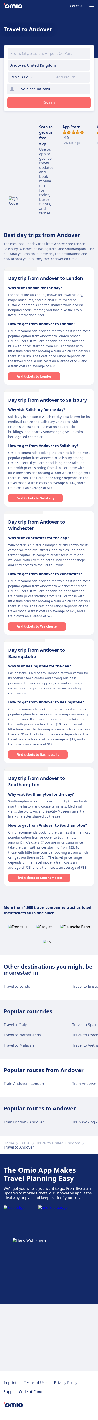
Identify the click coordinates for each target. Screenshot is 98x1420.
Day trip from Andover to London (45, 278)
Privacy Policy (65, 1382)
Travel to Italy (15, 1024)
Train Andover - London (24, 1083)
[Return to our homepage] (13, 6)
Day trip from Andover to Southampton (36, 781)
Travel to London (18, 986)
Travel (25, 1143)
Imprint (10, 1382)
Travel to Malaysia (19, 1045)
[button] (28, 77)
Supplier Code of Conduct (26, 1391)
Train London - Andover (24, 1122)
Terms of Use (35, 1382)
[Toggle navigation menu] (91, 6)
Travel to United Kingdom (58, 1143)
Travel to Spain (85, 1024)
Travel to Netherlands (22, 1034)
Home (9, 1143)
